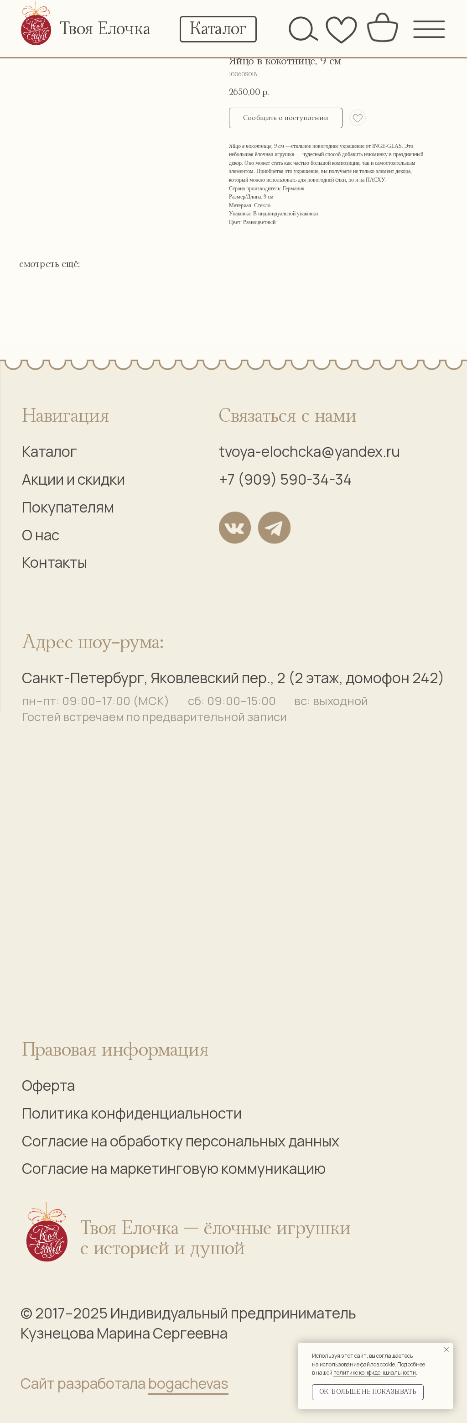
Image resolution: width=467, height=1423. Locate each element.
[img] (36, 25)
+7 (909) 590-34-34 (285, 479)
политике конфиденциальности (374, 1372)
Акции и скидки (73, 479)
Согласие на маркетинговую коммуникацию (174, 1168)
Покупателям (68, 507)
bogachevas (188, 1383)
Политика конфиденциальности (132, 1113)
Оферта (48, 1085)
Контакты (54, 562)
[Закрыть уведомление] (446, 1349)
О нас (40, 535)
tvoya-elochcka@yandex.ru (309, 451)
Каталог (49, 451)
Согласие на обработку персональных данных (180, 1141)
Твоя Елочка (105, 29)
